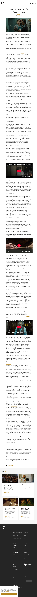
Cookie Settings (26, 556)
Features (25, 537)
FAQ (14, 564)
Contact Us (26, 545)
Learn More (7, 591)
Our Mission (27, 544)
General (14, 566)
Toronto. (7, 222)
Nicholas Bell (23, 225)
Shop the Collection (9, 3)
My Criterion (16, 552)
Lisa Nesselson (11, 421)
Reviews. (27, 231)
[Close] (17, 588)
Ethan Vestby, (13, 66)
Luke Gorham (19, 135)
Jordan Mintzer (20, 359)
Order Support (15, 567)
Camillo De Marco (13, 220)
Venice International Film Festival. (14, 35)
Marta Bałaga (12, 93)
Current (15, 3)
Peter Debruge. (11, 121)
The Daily (16, 15)
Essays (25, 535)
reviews (25, 314)
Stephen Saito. (14, 160)
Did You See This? (6, 484)
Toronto (24, 37)
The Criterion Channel (22, 3)
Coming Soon (15, 537)
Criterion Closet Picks (17, 538)
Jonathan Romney (17, 345)
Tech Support (15, 569)
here (24, 445)
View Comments (11, 465)
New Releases (15, 535)
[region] (9, 591)
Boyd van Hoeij (13, 86)
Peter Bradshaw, (19, 300)
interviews (27, 93)
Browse (14, 547)
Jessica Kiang (20, 148)
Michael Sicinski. (22, 107)
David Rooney (26, 211)
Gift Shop (14, 540)
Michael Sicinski (8, 363)
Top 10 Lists (26, 534)
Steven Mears (20, 449)
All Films (14, 534)
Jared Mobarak (16, 96)
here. (27, 445)
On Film (6, 517)
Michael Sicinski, (25, 182)
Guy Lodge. (22, 200)
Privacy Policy (26, 554)
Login (14, 554)
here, (6, 37)
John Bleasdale (21, 282)
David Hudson (19, 14)
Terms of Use (27, 552)
